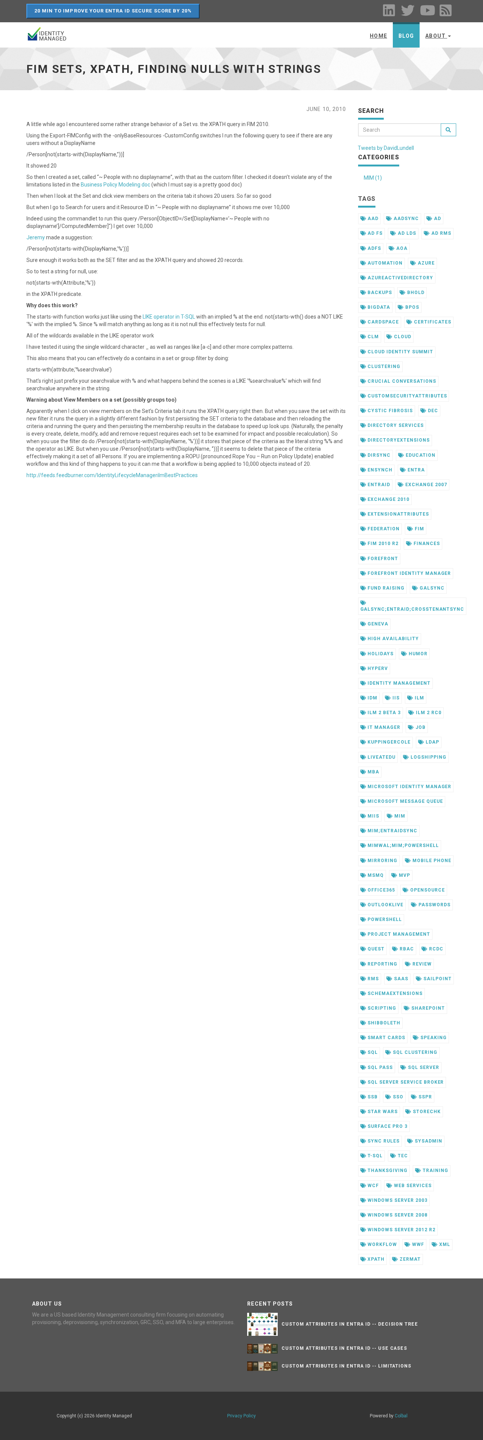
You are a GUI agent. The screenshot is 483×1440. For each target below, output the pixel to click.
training (434, 1170)
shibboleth (383, 1023)
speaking (433, 1037)
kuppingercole (388, 742)
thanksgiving (386, 1170)
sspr (424, 1097)
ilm (418, 698)
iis (395, 698)
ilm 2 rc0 (427, 712)
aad (372, 218)
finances (426, 543)
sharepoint (427, 1008)
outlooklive (384, 904)
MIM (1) (373, 178)
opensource (427, 890)
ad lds (406, 233)
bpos (411, 307)
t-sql (374, 1155)
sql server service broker (405, 1082)
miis (372, 816)
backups (379, 292)
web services (411, 1185)
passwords (434, 904)
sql (372, 1052)
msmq (375, 875)
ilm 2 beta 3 (383, 712)
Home (378, 36)
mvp (403, 875)
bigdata (378, 307)
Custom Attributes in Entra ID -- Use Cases (344, 1348)
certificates (431, 322)
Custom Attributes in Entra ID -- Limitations (346, 1366)
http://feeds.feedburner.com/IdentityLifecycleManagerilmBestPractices (112, 475)
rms (372, 978)
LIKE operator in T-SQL (169, 317)
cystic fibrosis (389, 410)
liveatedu (380, 757)
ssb (372, 1097)
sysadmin (427, 1141)
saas (400, 978)
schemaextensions (394, 993)
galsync (431, 588)
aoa (401, 248)
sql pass (379, 1067)
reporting (381, 964)
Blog (406, 36)
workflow (381, 1244)
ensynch (379, 470)
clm (372, 336)
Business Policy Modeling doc (115, 185)
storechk (426, 1111)
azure (425, 263)
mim (399, 816)
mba (372, 772)
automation (384, 263)
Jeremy (35, 237)
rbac (406, 949)
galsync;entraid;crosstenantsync (412, 609)
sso (397, 1097)
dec (432, 410)
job (420, 727)
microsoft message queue (404, 801)
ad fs (374, 233)
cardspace (382, 322)
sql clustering (414, 1052)
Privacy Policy (241, 1415)
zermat (409, 1259)
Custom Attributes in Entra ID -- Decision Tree (349, 1324)
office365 (380, 890)
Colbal (401, 1415)
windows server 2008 (396, 1215)
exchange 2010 (387, 499)
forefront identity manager (408, 573)
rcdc (435, 949)
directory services (394, 425)
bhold (415, 292)
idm (371, 698)
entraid (378, 484)
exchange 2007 (425, 484)
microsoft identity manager (408, 786)
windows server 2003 (396, 1200)
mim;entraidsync (391, 830)
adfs (373, 248)
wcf (372, 1185)
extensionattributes (397, 514)
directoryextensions (397, 440)
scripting (381, 1008)
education (419, 455)
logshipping (427, 757)
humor (417, 653)
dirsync (378, 455)
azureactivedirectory (399, 277)
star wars (382, 1111)
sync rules (383, 1141)
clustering (383, 366)
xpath (375, 1259)
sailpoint (437, 978)
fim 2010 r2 (382, 543)
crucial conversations (401, 381)
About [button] (436, 36)
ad (436, 218)
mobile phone (431, 860)
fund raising (385, 588)
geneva (377, 624)
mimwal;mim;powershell (402, 845)
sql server (422, 1067)
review (421, 964)
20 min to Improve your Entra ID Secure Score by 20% (113, 11)
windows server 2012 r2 (400, 1229)
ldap (431, 742)
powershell (384, 919)
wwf (417, 1244)
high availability (392, 638)
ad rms (440, 233)
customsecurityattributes (406, 396)
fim (418, 528)
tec (402, 1155)
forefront (382, 558)
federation (383, 528)
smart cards (385, 1037)
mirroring (381, 860)
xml (444, 1244)
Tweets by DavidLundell (386, 148)
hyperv (377, 668)
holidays (380, 653)
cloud (401, 336)
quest (375, 949)
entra (415, 470)
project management (398, 934)
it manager (383, 727)
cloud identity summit (399, 351)
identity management (398, 683)
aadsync (405, 218)
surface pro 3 (386, 1126)
